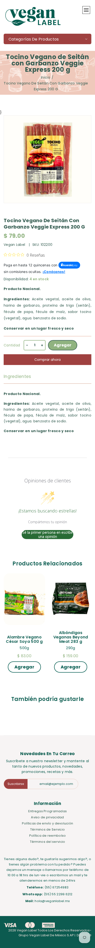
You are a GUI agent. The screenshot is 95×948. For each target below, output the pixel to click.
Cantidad (12, 345)
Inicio (45, 77)
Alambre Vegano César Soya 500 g (24, 639)
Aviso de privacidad (47, 817)
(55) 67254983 (57, 887)
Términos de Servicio (47, 829)
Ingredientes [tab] (17, 376)
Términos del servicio (47, 841)
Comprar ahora (47, 359)
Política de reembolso (47, 835)
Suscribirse (16, 784)
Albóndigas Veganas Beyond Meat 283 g (71, 637)
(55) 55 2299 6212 (58, 894)
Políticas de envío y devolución (47, 823)
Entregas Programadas (47, 811)
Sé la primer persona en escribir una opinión (47, 534)
